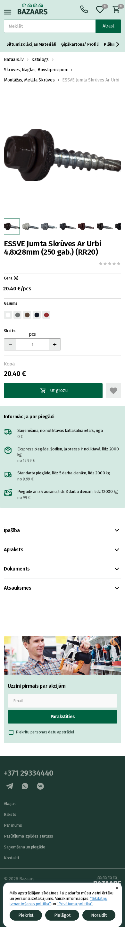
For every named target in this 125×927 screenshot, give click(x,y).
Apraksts (13, 550)
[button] (118, 44)
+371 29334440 (29, 773)
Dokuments (17, 569)
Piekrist (25, 915)
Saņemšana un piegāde (24, 847)
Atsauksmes (17, 588)
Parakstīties (63, 716)
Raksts (10, 814)
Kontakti (11, 857)
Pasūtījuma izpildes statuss (28, 836)
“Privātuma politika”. (75, 903)
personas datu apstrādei (52, 732)
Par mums (13, 825)
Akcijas (10, 803)
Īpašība (12, 530)
